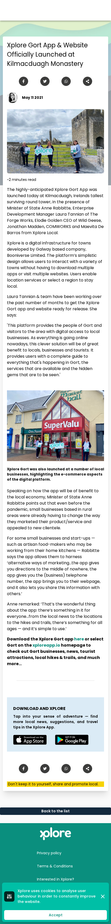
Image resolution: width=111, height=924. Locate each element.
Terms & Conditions (55, 866)
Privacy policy (49, 853)
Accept (55, 915)
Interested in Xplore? (55, 879)
